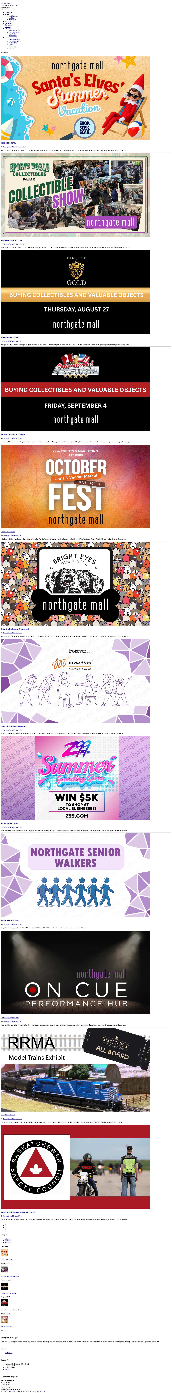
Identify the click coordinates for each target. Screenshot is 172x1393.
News (20, 147)
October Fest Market (6, 1326)
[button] (7, 14)
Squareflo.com (41, 1391)
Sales (24, 147)
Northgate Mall (8, 147)
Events (15, 147)
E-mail (7, 1369)
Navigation (5, 9)
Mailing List (8, 1353)
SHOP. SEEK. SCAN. (7, 1259)
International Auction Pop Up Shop (10, 1309)
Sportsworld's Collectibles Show (10, 1276)
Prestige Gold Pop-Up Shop (8, 1293)
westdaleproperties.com (14, 1389)
